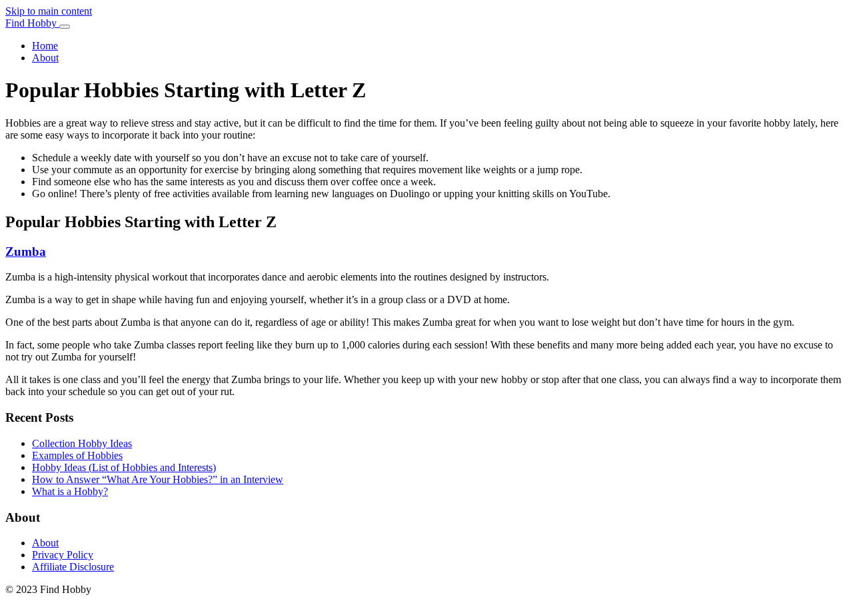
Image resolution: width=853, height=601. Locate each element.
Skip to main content (48, 11)
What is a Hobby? (70, 491)
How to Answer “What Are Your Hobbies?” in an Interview (157, 479)
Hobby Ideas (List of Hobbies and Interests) (124, 467)
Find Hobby (32, 23)
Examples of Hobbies (77, 455)
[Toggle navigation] (64, 27)
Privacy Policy (62, 554)
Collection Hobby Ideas (82, 443)
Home (45, 45)
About (45, 57)
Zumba (25, 252)
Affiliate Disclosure (73, 566)
